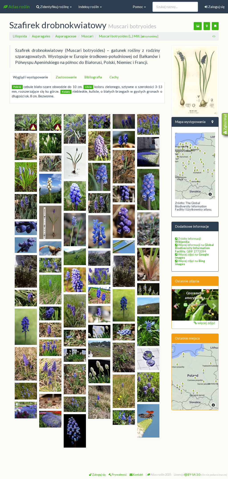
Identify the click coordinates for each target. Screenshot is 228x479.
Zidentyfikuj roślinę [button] (54, 7)
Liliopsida (20, 36)
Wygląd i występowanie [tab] (30, 77)
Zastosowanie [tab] (66, 77)
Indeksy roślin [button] (89, 7)
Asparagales (41, 36)
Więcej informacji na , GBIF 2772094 (194, 248)
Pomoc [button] (138, 7)
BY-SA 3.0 (193, 474)
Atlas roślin (19, 6)
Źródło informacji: (188, 240)
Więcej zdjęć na (192, 256)
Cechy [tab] (114, 77)
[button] (175, 304)
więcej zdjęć (206, 323)
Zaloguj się (216, 7)
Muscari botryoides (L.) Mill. (128, 36)
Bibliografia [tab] (93, 77)
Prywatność (119, 474)
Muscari (87, 36)
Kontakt (137, 474)
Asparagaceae (65, 36)
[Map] (195, 165)
